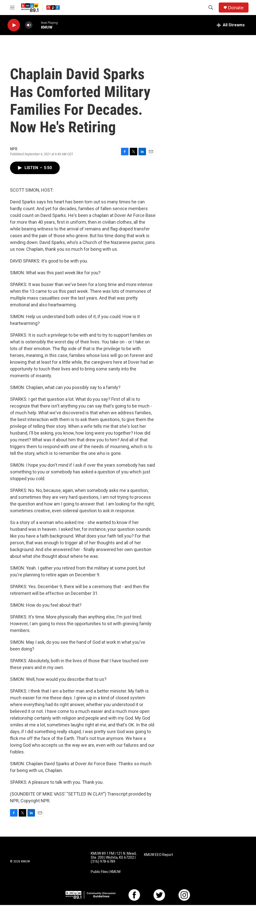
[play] (14, 25)
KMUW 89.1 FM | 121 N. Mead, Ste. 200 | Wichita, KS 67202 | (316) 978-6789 (113, 857)
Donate (236, 7)
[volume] (28, 25)
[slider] (37, 25)
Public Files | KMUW (105, 872)
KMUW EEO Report (158, 855)
